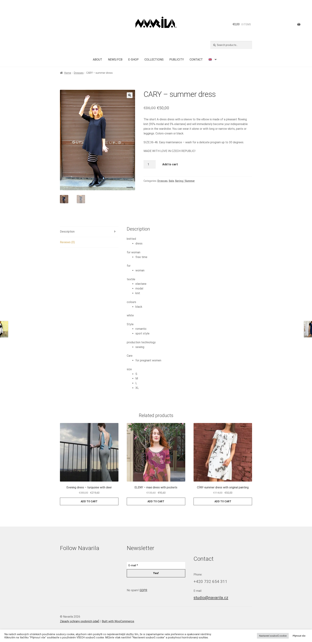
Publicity (176, 59)
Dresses (79, 72)
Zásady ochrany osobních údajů (79, 621)
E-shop (133, 59)
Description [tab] (67, 231)
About (97, 59)
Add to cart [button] (89, 501)
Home (67, 72)
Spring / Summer (185, 180)
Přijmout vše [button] (299, 635)
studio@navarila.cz (211, 597)
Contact (196, 59)
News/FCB (115, 59)
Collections (154, 59)
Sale (171, 180)
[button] (130, 95)
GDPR (143, 590)
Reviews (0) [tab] (67, 242)
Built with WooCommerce (118, 621)
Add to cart (170, 164)
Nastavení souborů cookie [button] (273, 635)
